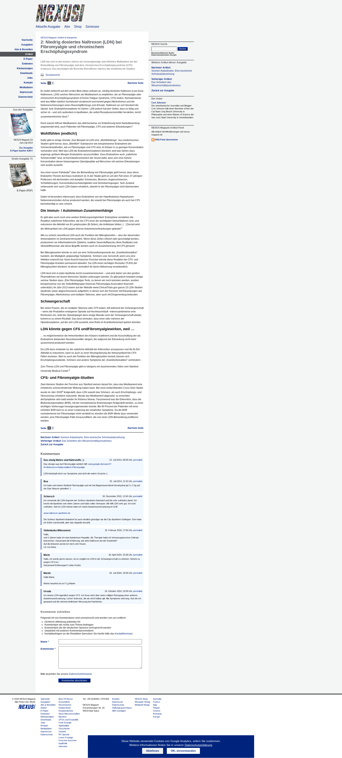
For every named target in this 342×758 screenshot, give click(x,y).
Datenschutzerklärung (198, 745)
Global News (65, 708)
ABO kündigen (119, 711)
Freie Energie (65, 722)
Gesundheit (64, 702)
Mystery (62, 716)
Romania (157, 714)
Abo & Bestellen (23, 49)
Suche (182, 48)
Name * (45, 641)
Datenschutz (25, 96)
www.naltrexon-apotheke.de (57, 513)
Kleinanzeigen (25, 68)
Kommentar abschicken (74, 680)
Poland (156, 708)
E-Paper (28, 59)
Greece (156, 711)
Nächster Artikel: (83, 437)
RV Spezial (64, 734)
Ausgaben (27, 44)
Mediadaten (26, 87)
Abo (67, 26)
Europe (156, 716)
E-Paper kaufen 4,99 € (21, 150)
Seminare (92, 26)
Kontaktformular (123, 633)
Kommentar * (48, 648)
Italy (155, 705)
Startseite (27, 40)
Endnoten (27, 63)
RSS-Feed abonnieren (166, 139)
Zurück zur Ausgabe (52, 444)
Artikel (29, 54)
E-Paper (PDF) (25, 190)
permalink (137, 460)
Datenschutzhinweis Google (164, 55)
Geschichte (64, 728)
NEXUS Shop (141, 699)
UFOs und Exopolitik (68, 719)
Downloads (26, 73)
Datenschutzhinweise (80, 674)
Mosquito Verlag (142, 702)
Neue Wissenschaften (69, 714)
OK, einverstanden (183, 750)
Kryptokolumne (66, 711)
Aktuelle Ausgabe (48, 26)
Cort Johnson (158, 102)
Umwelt (62, 731)
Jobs (30, 78)
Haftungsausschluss (122, 708)
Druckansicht (53, 75)
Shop (78, 26)
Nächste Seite (135, 83)
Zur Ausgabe (26, 147)
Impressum (26, 92)
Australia (157, 699)
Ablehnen (152, 750)
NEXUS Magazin (49, 37)
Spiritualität (64, 725)
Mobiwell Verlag (142, 705)
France (156, 702)
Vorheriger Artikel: (76, 440)
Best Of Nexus (66, 699)
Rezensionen (65, 705)
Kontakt (28, 82)
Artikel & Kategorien (67, 37)
